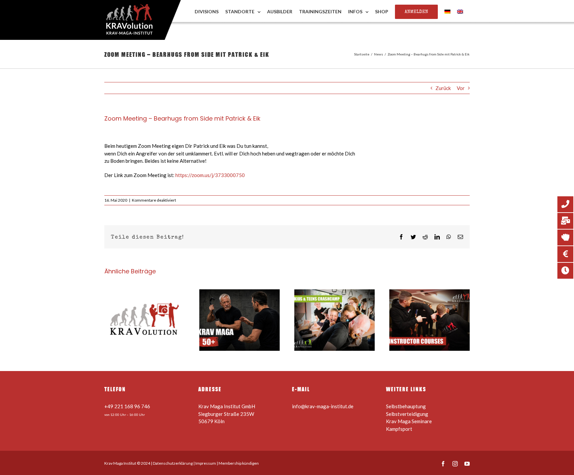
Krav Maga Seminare (409, 421)
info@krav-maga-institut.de (322, 406)
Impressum (205, 463)
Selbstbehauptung (406, 406)
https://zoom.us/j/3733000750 (210, 175)
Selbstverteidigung (407, 414)
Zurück (443, 88)
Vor (461, 88)
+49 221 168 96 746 (127, 406)
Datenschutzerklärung (173, 463)
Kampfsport (399, 429)
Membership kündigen (239, 463)
